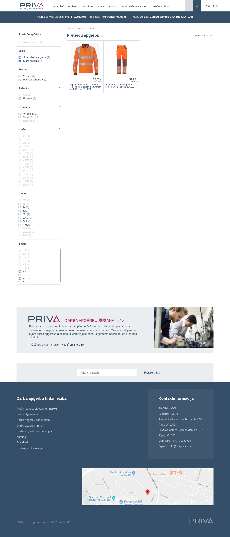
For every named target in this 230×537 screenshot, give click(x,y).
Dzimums (24, 107)
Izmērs (22, 129)
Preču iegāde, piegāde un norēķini (38, 408)
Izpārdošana (161, 6)
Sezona (23, 69)
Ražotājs (24, 88)
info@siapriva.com (113, 16)
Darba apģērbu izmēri (30, 425)
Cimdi (112, 6)
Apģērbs (88, 6)
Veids (22, 50)
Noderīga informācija (30, 448)
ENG (207, 6)
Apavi (101, 6)
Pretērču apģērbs (65, 6)
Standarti (22, 442)
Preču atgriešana (27, 414)
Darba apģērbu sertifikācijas (34, 431)
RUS (215, 6)
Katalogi (22, 437)
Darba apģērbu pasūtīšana (33, 420)
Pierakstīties (152, 372)
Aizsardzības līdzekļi (135, 6)
